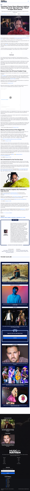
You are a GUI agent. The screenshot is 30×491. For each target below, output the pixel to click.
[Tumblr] (23, 14)
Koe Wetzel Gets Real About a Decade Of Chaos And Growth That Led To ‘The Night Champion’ (8, 430)
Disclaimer (2, 489)
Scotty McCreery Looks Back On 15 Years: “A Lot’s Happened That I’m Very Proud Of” (15, 282)
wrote (6, 44)
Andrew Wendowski (5, 235)
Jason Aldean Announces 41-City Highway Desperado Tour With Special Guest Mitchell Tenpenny (8, 251)
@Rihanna (4, 139)
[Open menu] (28, 1)
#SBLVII (16, 199)
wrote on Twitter (12, 78)
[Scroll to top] (28, 489)
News (1, 4)
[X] (22, 14)
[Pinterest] (27, 14)
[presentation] (15, 273)
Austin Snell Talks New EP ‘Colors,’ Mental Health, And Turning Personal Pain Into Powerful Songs (15, 304)
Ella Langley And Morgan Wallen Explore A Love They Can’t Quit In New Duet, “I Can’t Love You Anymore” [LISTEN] (15, 326)
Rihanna (9, 217)
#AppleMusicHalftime (9, 139)
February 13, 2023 (8, 157)
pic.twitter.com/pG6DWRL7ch (5, 155)
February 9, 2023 (15, 127)
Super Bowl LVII (19, 217)
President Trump (4, 217)
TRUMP (24, 217)
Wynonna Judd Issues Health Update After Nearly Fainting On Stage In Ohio (22, 251)
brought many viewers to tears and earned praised (10, 193)
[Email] (28, 14)
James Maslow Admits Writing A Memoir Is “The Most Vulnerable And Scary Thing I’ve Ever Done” (15, 364)
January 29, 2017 (10, 83)
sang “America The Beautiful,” (17, 196)
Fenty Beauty (4, 75)
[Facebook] (21, 14)
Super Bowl (13, 217)
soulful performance (14, 192)
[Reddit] (26, 14)
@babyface (2, 199)
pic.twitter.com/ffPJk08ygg (17, 139)
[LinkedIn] (25, 14)
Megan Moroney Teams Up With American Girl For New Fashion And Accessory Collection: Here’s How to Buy (15, 405)
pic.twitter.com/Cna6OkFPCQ (21, 199)
